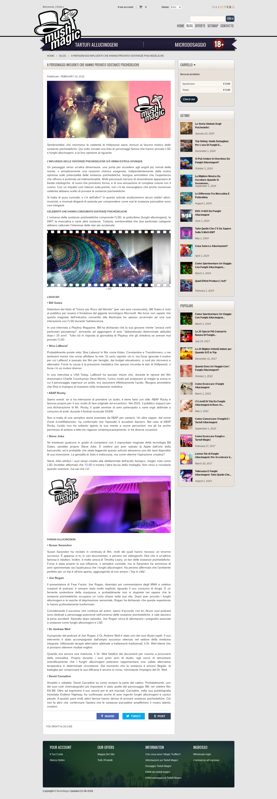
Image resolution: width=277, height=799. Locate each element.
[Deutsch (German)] (225, 6)
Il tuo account (125, 7)
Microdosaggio (190, 44)
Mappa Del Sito (106, 754)
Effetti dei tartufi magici (157, 772)
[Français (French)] (217, 6)
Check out (189, 99)
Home (50, 55)
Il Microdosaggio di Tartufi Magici (163, 777)
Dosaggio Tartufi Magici (158, 766)
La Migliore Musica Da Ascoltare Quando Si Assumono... (207, 180)
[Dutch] (232, 6)
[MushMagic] (59, 28)
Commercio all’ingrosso (206, 760)
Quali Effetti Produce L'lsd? (210, 281)
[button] (108, 716)
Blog (62, 55)
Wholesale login (202, 754)
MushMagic (63, 791)
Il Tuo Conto (56, 754)
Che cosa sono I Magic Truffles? (163, 754)
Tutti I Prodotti (105, 760)
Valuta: (165, 7)
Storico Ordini (57, 760)
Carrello (186, 65)
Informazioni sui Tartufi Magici (161, 760)
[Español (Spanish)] (221, 6)
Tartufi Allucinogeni (96, 44)
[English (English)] (213, 6)
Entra (59, 6)
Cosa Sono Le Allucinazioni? (211, 246)
